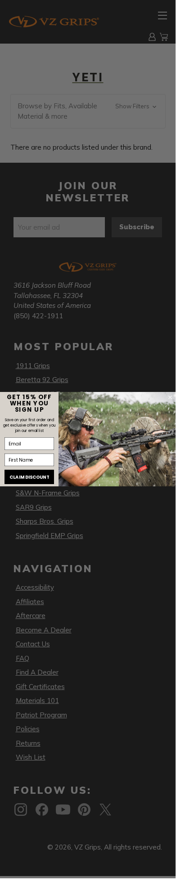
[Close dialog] (170, 397)
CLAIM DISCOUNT (29, 477)
